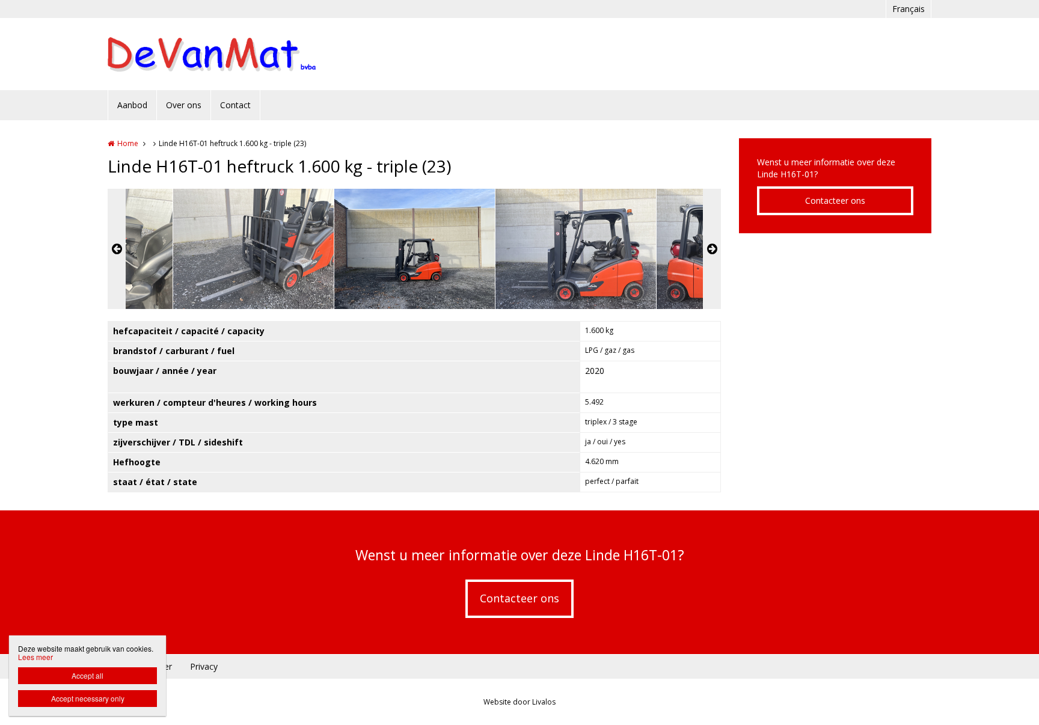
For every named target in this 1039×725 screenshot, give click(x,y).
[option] (414, 249)
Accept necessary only (87, 698)
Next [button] (712, 249)
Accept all (87, 675)
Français (908, 8)
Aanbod (132, 105)
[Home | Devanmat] (230, 54)
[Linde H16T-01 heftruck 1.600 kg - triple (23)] (253, 249)
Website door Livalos (519, 702)
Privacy (204, 666)
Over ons (183, 105)
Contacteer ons (835, 200)
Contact (235, 105)
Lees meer (35, 657)
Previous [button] (117, 249)
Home (127, 143)
